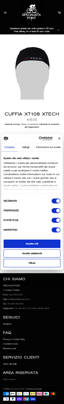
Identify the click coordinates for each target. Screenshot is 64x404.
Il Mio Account (9, 379)
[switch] (56, 210)
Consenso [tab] (9, 147)
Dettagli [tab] (26, 147)
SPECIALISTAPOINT (17, 389)
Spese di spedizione (29, 124)
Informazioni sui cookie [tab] (48, 147)
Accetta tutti (32, 243)
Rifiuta (32, 263)
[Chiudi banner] (59, 138)
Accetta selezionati (32, 253)
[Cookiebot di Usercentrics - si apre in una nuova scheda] (40, 138)
